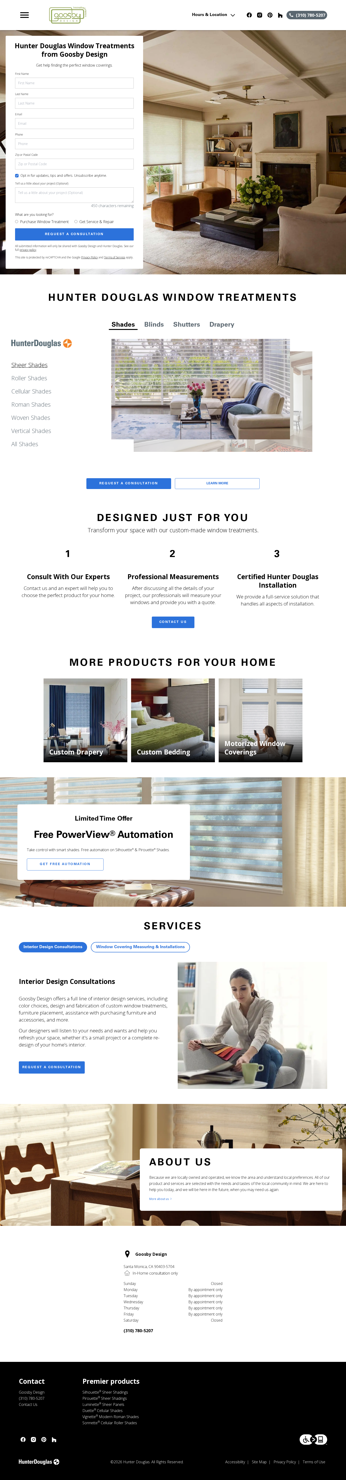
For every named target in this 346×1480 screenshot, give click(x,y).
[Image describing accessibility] (313, 1439)
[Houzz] (280, 15)
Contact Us (173, 622)
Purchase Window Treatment (44, 221)
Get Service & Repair (96, 221)
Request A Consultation (128, 483)
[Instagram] (259, 15)
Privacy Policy (89, 257)
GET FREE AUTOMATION (65, 864)
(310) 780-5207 (138, 1330)
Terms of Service (114, 257)
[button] (24, 15)
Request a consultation (51, 1067)
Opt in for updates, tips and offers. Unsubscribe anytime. (63, 175)
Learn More (217, 483)
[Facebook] (249, 15)
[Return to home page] (111, 15)
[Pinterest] (270, 15)
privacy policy (28, 250)
